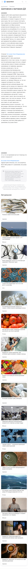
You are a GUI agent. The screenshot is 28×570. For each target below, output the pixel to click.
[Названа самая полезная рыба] (14, 210)
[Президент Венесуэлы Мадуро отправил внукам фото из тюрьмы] (14, 508)
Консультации (4, 6)
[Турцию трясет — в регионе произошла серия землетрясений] (14, 439)
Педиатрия (11, 6)
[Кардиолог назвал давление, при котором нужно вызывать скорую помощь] (14, 347)
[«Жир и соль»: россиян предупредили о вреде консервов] (14, 462)
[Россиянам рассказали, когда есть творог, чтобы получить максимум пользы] (14, 301)
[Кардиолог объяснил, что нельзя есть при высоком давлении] (14, 554)
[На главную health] (10, 1)
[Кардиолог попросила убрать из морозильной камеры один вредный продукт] (14, 531)
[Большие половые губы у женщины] (14, 393)
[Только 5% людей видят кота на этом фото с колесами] (14, 278)
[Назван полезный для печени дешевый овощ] (14, 370)
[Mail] (5, 1)
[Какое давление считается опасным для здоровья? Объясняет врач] (14, 256)
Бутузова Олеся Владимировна (16, 54)
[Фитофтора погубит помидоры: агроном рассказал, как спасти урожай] (14, 324)
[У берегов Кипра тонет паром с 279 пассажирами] (14, 233)
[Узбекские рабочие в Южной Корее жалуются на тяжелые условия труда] (14, 416)
